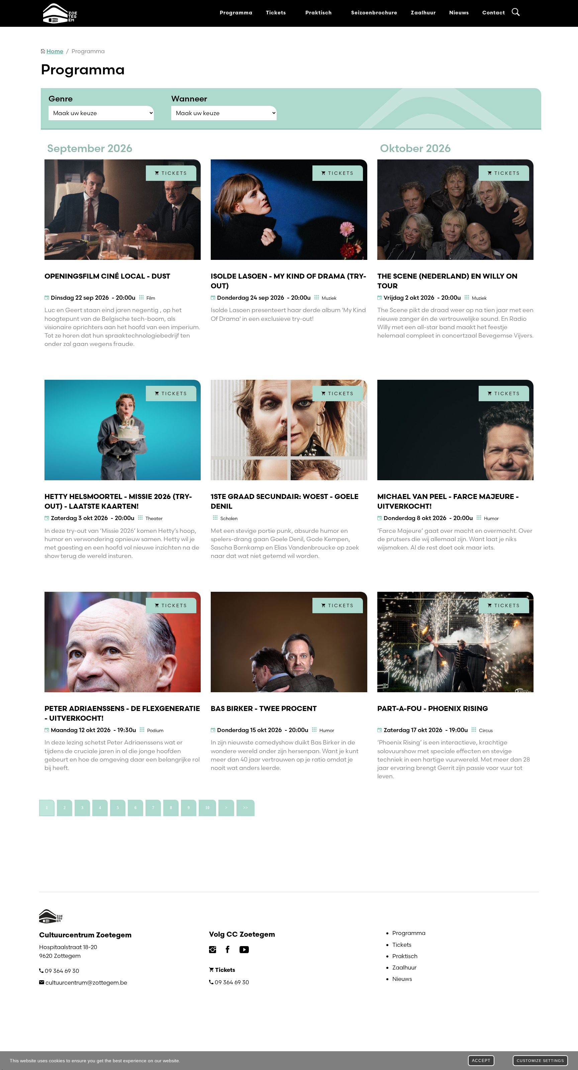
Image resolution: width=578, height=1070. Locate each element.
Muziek (329, 298)
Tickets (277, 13)
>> (245, 807)
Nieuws (459, 13)
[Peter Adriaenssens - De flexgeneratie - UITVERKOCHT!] (122, 642)
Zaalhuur (423, 13)
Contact (493, 13)
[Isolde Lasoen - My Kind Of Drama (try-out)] (289, 209)
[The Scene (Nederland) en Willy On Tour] (455, 209)
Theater (154, 518)
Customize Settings (540, 1061)
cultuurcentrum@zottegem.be (86, 982)
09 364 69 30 (62, 970)
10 (207, 807)
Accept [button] (481, 1060)
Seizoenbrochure (374, 13)
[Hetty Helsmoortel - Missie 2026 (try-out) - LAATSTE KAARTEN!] (122, 430)
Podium (155, 730)
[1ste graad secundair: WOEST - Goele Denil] (289, 430)
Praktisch (319, 13)
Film (151, 298)
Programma (236, 13)
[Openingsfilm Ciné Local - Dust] (122, 209)
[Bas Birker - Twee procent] (289, 642)
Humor (491, 518)
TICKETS (173, 173)
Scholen (228, 518)
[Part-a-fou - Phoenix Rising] (455, 642)
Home (54, 51)
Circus (486, 730)
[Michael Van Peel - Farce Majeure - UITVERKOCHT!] (455, 430)
